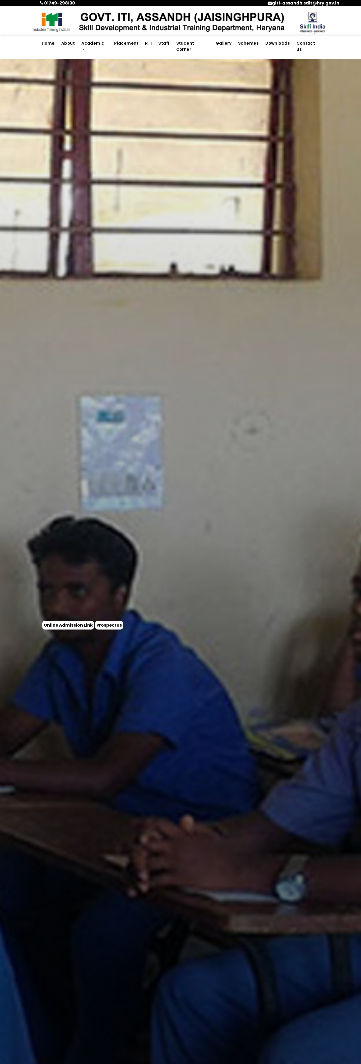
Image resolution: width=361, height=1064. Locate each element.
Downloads (277, 43)
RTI (148, 43)
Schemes (248, 43)
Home (48, 43)
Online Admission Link (68, 625)
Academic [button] (92, 43)
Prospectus (109, 625)
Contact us (306, 46)
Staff (163, 43)
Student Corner (185, 46)
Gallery (224, 43)
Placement (126, 43)
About (68, 43)
